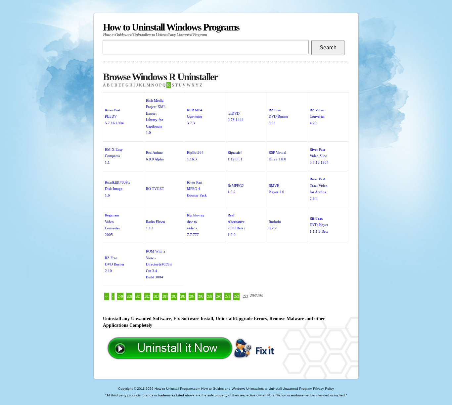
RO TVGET (155, 189)
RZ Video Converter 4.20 (317, 116)
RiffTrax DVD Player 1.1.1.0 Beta (319, 224)
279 (120, 296)
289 (209, 296)
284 (164, 296)
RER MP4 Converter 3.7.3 (194, 116)
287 (191, 296)
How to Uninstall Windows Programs (171, 29)
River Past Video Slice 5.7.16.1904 (319, 155)
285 (173, 296)
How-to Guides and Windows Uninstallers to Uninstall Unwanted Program (256, 388)
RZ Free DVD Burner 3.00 (278, 116)
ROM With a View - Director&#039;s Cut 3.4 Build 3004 (159, 264)
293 (245, 296)
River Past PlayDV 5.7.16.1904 (114, 116)
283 (156, 296)
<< (106, 296)
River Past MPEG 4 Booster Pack (197, 188)
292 (236, 296)
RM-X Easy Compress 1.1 (114, 155)
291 (227, 296)
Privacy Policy (323, 388)
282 (147, 296)
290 (218, 296)
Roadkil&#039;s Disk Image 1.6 (117, 188)
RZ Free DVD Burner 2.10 (114, 264)
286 (182, 296)
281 (138, 296)
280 (129, 296)
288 (200, 296)
